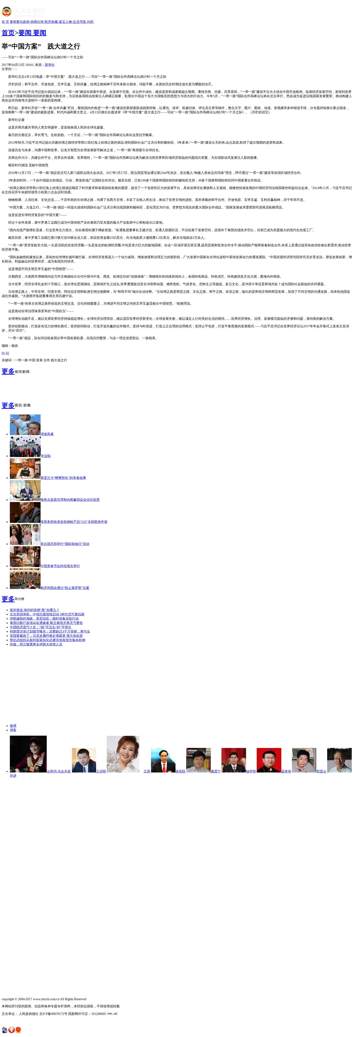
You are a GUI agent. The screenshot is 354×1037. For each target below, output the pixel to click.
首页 (8, 32)
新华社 (50, 64)
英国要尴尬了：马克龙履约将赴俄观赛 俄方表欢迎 (46, 635)
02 (7, 353)
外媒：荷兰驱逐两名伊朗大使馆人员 (36, 644)
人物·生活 (72, 22)
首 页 (5, 22)
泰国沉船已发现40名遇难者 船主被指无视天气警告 (46, 623)
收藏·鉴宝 (58, 22)
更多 (8, 371)
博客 (13, 730)
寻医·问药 (86, 22)
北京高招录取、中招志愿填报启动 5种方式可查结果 (47, 614)
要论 (19, 22)
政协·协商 (30, 22)
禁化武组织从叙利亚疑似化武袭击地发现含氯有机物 (47, 640)
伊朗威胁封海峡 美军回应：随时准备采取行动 (44, 618)
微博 (13, 725)
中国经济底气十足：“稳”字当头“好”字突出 (40, 627)
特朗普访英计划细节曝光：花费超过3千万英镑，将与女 (50, 631)
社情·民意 (44, 22)
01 (3, 353)
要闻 (13, 22)
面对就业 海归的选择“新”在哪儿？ (34, 610)
